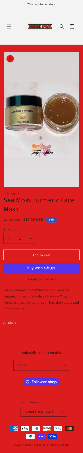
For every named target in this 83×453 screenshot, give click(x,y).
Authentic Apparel (34, 444)
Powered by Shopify (57, 444)
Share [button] (12, 323)
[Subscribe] (64, 365)
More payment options (41, 279)
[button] (9, 26)
